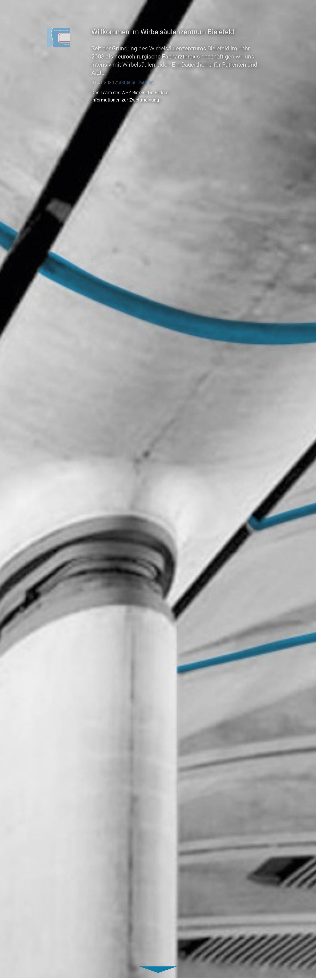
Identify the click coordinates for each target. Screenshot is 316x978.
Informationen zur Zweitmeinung (125, 100)
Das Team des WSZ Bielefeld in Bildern (129, 92)
